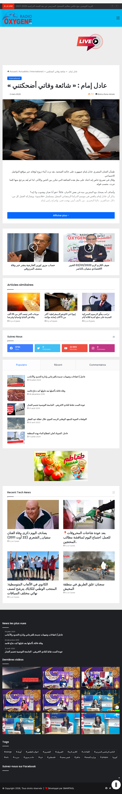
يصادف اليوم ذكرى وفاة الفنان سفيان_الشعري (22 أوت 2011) (29, 535)
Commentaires (97, 364)
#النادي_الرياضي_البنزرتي (104, 752)
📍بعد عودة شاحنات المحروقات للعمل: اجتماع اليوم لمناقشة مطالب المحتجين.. (86, 537)
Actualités (24, 71)
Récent (58, 364)
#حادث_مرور (29, 757)
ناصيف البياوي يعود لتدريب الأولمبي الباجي (34, 6)
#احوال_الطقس (32, 752)
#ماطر (77, 757)
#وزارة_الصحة (90, 757)
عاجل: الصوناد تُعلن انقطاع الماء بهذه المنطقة (47, 433)
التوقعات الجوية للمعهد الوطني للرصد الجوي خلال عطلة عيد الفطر (57, 419)
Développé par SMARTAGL (61, 788)
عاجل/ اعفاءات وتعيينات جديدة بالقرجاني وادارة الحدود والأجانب (56, 376)
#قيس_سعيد (65, 757)
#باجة (6, 757)
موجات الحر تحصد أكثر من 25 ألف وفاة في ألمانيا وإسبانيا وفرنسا (23, 316)
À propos (104, 757)
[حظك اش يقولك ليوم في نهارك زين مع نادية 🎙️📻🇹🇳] (21, 723)
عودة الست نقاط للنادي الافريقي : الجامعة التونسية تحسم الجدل (56, 405)
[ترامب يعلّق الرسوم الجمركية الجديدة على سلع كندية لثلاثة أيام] (98, 302)
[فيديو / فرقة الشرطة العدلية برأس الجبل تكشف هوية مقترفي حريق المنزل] (21, 678)
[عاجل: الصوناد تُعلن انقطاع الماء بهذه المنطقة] (16, 438)
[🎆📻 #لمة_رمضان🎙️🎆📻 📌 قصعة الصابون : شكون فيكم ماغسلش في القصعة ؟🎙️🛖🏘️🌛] (100, 678)
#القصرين (47, 752)
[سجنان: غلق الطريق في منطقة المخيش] (89, 565)
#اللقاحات (86, 752)
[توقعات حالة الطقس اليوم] (21, 700)
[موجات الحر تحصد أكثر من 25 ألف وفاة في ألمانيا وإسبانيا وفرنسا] (23, 302)
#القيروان (59, 752)
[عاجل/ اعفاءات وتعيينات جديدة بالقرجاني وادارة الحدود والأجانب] (16, 381)
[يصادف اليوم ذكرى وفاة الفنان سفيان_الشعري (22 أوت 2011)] (33, 514)
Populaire (21, 364)
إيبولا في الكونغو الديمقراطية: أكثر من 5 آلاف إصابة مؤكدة (60, 316)
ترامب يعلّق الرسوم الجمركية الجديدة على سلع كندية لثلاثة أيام (97, 316)
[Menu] (118, 19)
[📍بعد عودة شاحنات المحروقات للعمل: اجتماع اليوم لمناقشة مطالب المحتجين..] (89, 514)
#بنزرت (16, 757)
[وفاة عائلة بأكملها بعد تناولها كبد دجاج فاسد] (16, 395)
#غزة (40, 757)
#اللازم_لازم (72, 752)
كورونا (114, 757)
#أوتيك (18, 752)
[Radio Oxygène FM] (17, 18)
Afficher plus (60, 215)
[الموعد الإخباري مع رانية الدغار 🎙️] (61, 678)
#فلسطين (51, 757)
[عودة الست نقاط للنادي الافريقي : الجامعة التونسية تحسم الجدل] (16, 409)
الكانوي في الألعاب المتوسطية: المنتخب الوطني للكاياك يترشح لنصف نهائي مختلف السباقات (32, 588)
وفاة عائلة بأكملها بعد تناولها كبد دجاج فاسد (46, 390)
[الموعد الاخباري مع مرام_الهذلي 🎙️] (61, 700)
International (36, 71)
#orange (8, 752)
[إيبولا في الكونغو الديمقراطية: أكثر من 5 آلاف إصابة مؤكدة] (61, 302)
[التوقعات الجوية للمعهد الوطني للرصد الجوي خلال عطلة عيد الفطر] (16, 423)
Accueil (13, 71)
